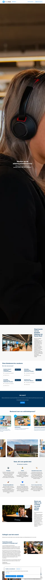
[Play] (17, 343)
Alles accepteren (20, 576)
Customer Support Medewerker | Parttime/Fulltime (7, 370)
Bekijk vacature (17, 369)
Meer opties (7, 572)
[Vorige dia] (1, 423)
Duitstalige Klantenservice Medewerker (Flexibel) (29, 370)
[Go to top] (42, 577)
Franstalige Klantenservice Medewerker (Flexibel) (8, 380)
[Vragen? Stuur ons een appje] (42, 574)
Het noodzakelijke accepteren (11, 576)
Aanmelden (22, 402)
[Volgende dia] (43, 423)
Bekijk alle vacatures (39, 1)
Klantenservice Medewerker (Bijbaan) (28, 380)
